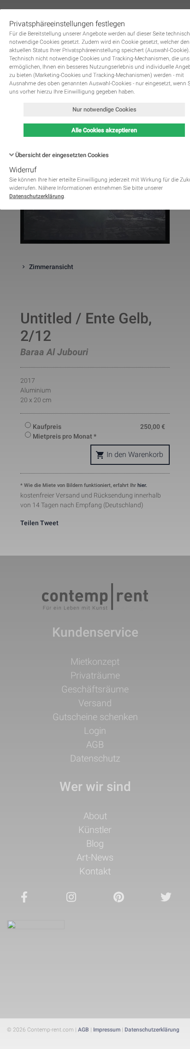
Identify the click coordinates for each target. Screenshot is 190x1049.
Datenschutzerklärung (36, 196)
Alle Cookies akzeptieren (104, 130)
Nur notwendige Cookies (104, 109)
